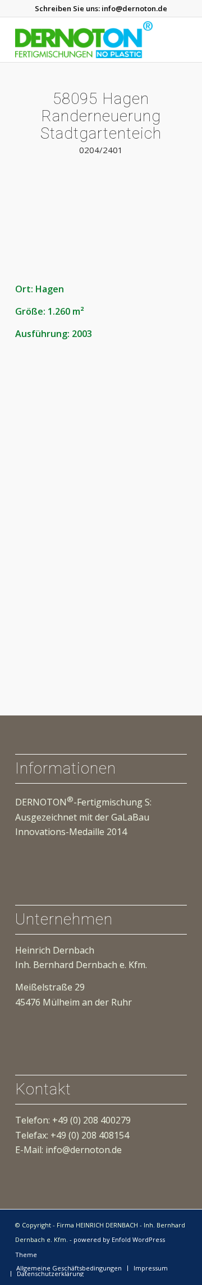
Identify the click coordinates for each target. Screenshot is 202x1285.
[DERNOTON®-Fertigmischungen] (84, 39)
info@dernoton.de (134, 8)
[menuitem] (69, 1268)
